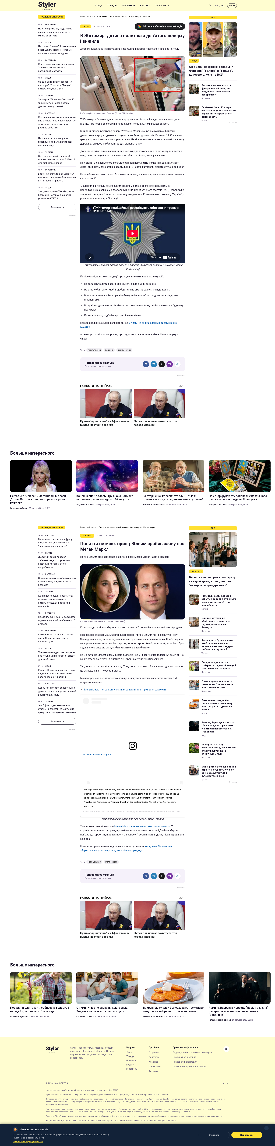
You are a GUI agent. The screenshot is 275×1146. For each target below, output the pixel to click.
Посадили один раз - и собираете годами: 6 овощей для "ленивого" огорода (56, 620)
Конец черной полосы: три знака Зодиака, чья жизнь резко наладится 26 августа (56, 68)
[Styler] (47, 5)
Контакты (154, 1057)
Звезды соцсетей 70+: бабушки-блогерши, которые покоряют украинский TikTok (56, 195)
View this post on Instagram (97, 754)
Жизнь (92, 17)
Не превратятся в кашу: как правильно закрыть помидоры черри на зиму (55, 142)
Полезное (128, 5)
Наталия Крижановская (154, 504)
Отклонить (214, 1135)
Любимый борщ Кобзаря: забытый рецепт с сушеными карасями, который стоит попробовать (218, 112)
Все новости (57, 207)
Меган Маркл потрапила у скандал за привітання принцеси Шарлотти (125, 689)
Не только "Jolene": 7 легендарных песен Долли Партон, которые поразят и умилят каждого (57, 50)
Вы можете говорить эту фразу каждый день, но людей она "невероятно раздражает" (216, 90)
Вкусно (145, 5)
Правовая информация (185, 1062)
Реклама (153, 1071)
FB (146, 364)
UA (216, 5)
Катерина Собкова (18, 508)
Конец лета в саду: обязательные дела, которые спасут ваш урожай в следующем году (57, 691)
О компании (155, 1066)
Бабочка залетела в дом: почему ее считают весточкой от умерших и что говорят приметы (57, 177)
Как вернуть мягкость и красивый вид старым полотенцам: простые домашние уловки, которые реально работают (57, 122)
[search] (210, 5)
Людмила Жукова (84, 504)
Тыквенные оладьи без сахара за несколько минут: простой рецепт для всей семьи (56, 656)
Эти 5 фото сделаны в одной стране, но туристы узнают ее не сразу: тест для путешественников (57, 709)
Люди (98, 5)
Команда (153, 1062)
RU (222, 5)
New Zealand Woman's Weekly (116, 811)
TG (153, 364)
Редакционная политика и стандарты (192, 1052)
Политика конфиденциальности (189, 1066)
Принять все (247, 1135)
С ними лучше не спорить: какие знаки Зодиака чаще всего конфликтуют (55, 638)
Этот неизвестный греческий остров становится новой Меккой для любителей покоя (56, 160)
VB (169, 364)
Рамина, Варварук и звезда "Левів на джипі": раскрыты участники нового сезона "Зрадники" (56, 674)
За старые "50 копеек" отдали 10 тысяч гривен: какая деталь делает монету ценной (56, 103)
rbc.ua (232, 6)
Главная (84, 17)
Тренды (112, 5)
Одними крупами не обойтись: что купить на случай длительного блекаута (57, 582)
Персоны (93, 527)
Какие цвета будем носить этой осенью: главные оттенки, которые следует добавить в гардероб (55, 601)
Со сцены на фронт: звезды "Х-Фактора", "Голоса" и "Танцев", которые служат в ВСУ (55, 85)
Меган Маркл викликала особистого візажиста (142, 826)
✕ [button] (266, 1128)
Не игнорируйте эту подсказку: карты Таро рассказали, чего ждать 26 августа (55, 32)
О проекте (154, 1052)
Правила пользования (184, 1057)
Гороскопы (162, 5)
